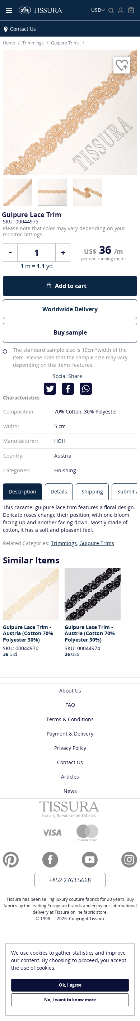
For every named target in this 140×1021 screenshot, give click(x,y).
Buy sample (70, 332)
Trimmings (64, 543)
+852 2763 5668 (70, 880)
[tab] (22, 491)
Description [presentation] (22, 491)
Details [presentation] (59, 491)
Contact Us (23, 28)
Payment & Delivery (70, 733)
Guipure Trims (96, 543)
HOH (59, 441)
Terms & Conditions (70, 719)
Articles (70, 776)
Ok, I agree (70, 985)
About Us (70, 690)
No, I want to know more (70, 1000)
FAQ (70, 704)
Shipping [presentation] (92, 491)
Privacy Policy (70, 748)
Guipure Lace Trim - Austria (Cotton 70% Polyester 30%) (28, 633)
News (70, 791)
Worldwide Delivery (70, 309)
